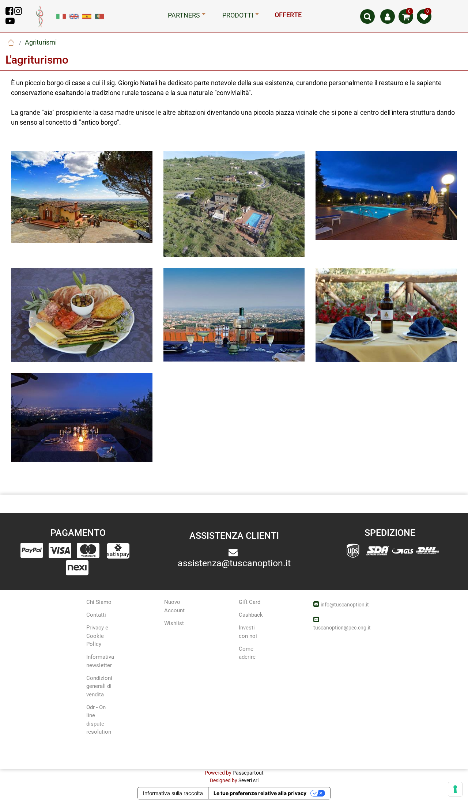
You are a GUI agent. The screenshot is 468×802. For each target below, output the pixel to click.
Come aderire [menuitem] (247, 653)
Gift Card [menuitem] (249, 602)
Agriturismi (41, 42)
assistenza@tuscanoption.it (234, 563)
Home (10, 42)
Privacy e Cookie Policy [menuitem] (97, 635)
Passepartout (248, 773)
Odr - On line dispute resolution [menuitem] (98, 719)
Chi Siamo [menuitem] (99, 602)
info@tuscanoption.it (345, 605)
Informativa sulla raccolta (173, 793)
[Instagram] (18, 12)
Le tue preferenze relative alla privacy (260, 793)
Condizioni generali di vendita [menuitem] (99, 686)
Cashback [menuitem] (251, 615)
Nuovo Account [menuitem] (174, 606)
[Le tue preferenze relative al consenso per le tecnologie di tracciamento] (455, 789)
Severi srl (248, 780)
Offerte (288, 15)
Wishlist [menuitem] (174, 623)
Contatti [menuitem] (96, 615)
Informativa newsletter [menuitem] (100, 661)
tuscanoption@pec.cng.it (342, 628)
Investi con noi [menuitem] (248, 631)
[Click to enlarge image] (81, 197)
